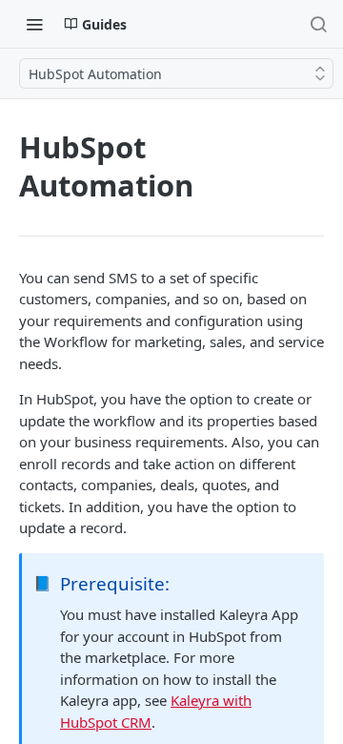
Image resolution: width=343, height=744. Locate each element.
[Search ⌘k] (318, 24)
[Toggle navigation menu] (34, 24)
